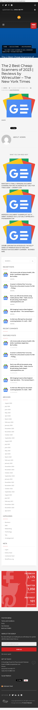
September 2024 (10, 476)
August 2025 (8, 441)
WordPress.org (9, 559)
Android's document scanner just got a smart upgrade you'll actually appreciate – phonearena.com (18, 216)
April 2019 (8, 511)
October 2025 (9, 435)
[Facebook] (2, 5)
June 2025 (8, 447)
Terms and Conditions (7, 621)
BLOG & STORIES (6, 628)
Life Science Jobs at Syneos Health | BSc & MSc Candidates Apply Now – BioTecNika (22, 274)
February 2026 (9, 422)
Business (7, 522)
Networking (8, 529)
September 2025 (10, 438)
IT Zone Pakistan (27, 703)
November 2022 (9, 485)
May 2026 (7, 413)
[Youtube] (18, 695)
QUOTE (34, 26)
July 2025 (7, 444)
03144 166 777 (18, 9)
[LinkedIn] (15, 695)
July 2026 (7, 406)
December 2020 (9, 504)
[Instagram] (11, 5)
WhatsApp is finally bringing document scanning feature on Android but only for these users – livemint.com (18, 185)
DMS (6, 525)
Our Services (5, 626)
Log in (6, 549)
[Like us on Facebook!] (9, 695)
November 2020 (9, 507)
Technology (8, 532)
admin (5, 88)
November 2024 (9, 469)
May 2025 (7, 451)
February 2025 (9, 460)
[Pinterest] (8, 5)
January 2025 (8, 463)
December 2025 (9, 428)
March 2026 (8, 419)
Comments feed (9, 556)
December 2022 (9, 482)
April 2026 (8, 416)
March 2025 (8, 457)
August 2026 (8, 403)
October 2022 (9, 488)
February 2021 (9, 501)
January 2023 (8, 479)
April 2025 (8, 454)
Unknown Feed (8, 686)
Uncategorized (14, 90)
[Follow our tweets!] (12, 695)
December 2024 (9, 466)
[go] (32, 261)
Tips (6, 535)
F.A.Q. (3, 623)
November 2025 (9, 432)
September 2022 (10, 492)
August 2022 (8, 495)
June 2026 (8, 409)
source (3, 120)
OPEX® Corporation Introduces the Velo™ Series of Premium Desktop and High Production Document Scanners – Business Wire (18, 248)
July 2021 (7, 498)
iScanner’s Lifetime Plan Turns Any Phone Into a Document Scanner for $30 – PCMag (22, 286)
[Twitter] (5, 5)
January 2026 (8, 425)
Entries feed (8, 553)
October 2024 (9, 473)
